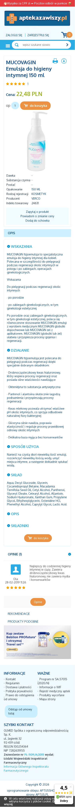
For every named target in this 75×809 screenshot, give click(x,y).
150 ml (36, 189)
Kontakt (11, 679)
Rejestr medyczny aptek (54, 691)
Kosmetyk (39, 194)
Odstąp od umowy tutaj (20, 711)
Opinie (38, 602)
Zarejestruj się (38, 35)
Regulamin (13, 683)
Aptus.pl (42, 794)
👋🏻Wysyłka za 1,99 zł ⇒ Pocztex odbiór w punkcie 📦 (37, 3)
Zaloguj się (14, 35)
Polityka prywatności (19, 691)
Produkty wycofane (51, 695)
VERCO (36, 198)
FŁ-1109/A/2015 (34, 754)
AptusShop (48, 790)
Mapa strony (47, 699)
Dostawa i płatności (18, 687)
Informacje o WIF (50, 687)
